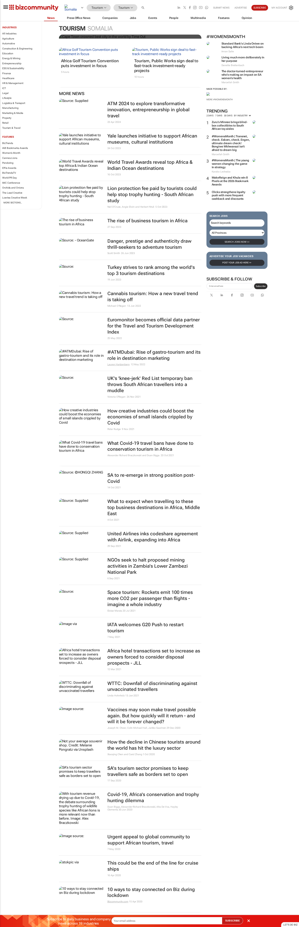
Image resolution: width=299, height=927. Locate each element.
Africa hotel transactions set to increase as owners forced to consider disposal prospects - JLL (153, 657)
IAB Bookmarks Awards (15, 148)
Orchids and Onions (13, 187)
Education (7, 53)
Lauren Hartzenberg (118, 364)
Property (6, 118)
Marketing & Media (12, 113)
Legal (5, 93)
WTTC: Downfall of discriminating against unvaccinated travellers (152, 686)
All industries (9, 33)
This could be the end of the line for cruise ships (152, 866)
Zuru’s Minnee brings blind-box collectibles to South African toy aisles (230, 125)
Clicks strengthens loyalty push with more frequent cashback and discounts (228, 195)
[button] (143, 8)
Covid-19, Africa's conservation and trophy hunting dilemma (153, 797)
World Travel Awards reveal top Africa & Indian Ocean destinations (150, 165)
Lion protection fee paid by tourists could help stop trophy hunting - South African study (152, 194)
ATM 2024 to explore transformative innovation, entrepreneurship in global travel (148, 110)
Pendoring (7, 162)
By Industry (241, 115)
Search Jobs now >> (237, 242)
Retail (5, 122)
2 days (210, 115)
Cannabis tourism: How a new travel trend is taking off (152, 296)
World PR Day (9, 177)
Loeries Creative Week (14, 197)
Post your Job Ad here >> (237, 262)
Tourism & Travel (11, 128)
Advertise (241, 7)
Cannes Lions (9, 158)
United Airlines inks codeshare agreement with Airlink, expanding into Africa (152, 537)
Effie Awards (9, 168)
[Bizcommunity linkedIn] (178, 8)
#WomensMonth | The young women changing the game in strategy (230, 164)
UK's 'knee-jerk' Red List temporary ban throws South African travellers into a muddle (149, 384)
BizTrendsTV (9, 172)
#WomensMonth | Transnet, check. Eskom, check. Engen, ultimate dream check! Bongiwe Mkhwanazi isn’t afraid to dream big (231, 143)
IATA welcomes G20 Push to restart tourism (145, 628)
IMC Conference (11, 182)
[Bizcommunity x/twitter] (184, 8)
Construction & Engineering (17, 48)
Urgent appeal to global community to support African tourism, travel (148, 840)
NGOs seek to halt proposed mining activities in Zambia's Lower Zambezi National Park (147, 566)
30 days (228, 115)
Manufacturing (10, 108)
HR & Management (12, 83)
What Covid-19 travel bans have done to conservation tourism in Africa (150, 446)
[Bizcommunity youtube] (200, 8)
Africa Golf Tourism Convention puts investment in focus (90, 63)
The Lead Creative (12, 192)
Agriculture (8, 38)
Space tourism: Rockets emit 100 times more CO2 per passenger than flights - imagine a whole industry (150, 598)
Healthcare (8, 78)
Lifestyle (7, 98)
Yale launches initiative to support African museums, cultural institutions (152, 139)
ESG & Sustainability (13, 68)
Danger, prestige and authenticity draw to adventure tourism (149, 244)
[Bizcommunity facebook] (189, 8)
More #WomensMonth (219, 99)
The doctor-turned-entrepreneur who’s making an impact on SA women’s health (242, 75)
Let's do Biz (290, 924)
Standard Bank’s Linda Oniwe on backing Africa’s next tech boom (243, 45)
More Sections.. (12, 202)
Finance (6, 73)
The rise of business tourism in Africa (147, 221)
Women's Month (11, 153)
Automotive (8, 43)
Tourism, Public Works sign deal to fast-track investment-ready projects (166, 65)
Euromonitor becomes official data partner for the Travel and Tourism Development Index (153, 326)
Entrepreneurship (11, 63)
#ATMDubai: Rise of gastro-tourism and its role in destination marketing (154, 355)
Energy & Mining (11, 58)
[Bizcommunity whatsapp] (206, 8)
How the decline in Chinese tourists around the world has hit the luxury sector (154, 745)
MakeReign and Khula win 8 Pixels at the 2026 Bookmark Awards (230, 181)
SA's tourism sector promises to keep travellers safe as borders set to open (148, 771)
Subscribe (261, 286)
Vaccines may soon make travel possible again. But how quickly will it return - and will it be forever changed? (151, 716)
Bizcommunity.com (117, 901)
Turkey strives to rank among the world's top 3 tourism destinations (151, 270)
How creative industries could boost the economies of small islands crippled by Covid (150, 417)
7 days (218, 115)
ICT (4, 88)
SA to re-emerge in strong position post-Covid (151, 478)
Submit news (221, 7)
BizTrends (7, 143)
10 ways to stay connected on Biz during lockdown (151, 892)
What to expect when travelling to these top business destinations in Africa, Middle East (153, 507)
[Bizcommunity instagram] (194, 8)
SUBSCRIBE (232, 920)
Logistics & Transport (13, 103)
